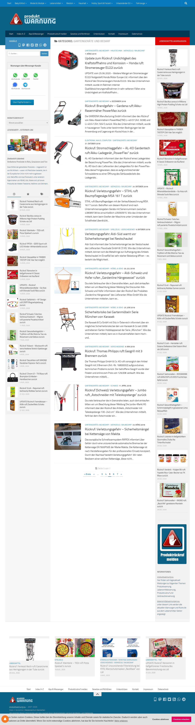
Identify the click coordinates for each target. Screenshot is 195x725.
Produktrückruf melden (57, 34)
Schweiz (114, 386)
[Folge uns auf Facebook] (27, 45)
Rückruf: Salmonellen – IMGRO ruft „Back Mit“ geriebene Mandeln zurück (171, 503)
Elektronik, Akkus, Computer (98, 140)
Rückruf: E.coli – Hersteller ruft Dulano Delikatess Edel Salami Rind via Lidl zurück (172, 346)
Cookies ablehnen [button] (160, 719)
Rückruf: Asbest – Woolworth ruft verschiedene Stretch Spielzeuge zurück (33, 349)
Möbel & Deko (117, 268)
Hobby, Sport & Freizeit (101, 3)
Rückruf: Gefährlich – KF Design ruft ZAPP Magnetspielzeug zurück (33, 302)
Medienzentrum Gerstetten (35, 710)
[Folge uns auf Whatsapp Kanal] (40, 45)
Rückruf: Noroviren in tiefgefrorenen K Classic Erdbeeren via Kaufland (30, 273)
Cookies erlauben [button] (181, 719)
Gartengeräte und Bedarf (97, 51)
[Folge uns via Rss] (36, 45)
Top (160, 660)
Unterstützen (99, 34)
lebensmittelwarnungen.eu (168, 601)
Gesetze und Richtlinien (80, 34)
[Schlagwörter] (41, 194)
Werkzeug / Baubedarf (134, 51)
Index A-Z (21, 34)
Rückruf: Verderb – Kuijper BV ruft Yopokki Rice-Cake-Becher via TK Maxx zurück (171, 472)
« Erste (87, 474)
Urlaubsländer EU (123, 3)
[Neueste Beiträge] (14, 194)
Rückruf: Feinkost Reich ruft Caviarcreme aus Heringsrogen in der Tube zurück (33, 204)
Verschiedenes (128, 229)
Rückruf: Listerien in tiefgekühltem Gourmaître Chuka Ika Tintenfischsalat (171, 439)
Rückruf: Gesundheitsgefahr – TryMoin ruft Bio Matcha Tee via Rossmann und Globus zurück (33, 334)
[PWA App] (19, 45)
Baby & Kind (20, 3)
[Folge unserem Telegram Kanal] (44, 45)
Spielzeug (115, 229)
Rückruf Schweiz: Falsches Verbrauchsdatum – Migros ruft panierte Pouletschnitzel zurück (172, 222)
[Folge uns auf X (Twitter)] (32, 45)
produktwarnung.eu (165, 577)
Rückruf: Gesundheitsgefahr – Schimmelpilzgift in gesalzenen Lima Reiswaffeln (172, 408)
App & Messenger (36, 34)
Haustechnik (116, 51)
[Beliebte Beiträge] (28, 194)
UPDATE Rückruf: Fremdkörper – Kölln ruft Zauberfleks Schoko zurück (33, 404)
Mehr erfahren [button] (121, 721)
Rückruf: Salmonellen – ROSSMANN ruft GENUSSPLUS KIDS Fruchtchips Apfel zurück (172, 377)
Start (9, 3)
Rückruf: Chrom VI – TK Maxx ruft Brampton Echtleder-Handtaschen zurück (33, 377)
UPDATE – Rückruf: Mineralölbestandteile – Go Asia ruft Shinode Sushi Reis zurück (33, 288)
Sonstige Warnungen (128, 660)
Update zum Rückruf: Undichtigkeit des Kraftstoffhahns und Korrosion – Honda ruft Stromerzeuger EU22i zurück (114, 63)
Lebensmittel (55, 3)
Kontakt (111, 34)
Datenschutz (137, 34)
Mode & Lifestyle (37, 3)
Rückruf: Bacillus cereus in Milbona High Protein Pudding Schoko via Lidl (32, 219)
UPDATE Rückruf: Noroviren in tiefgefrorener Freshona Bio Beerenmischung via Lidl (160, 666)
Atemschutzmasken (108, 660)
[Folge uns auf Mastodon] (23, 45)
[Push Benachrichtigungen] (5, 719)
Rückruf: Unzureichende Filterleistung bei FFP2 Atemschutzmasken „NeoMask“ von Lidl (120, 668)
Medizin (69, 3)
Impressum (123, 34)
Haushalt (82, 3)
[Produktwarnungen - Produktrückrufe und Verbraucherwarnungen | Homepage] (32, 18)
